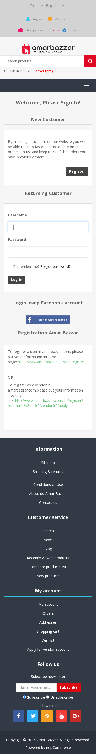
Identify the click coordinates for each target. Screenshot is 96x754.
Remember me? (26, 266)
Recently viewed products (48, 557)
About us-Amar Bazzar (48, 493)
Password (17, 239)
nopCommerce (58, 747)
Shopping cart (48, 631)
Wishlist (48, 640)
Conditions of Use (48, 484)
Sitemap (48, 462)
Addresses (48, 622)
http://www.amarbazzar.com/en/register (51, 361)
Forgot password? (55, 266)
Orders (48, 613)
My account (48, 604)
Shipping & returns (48, 471)
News (48, 539)
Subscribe (36, 697)
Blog (48, 548)
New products (48, 575)
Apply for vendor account (48, 649)
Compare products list (48, 566)
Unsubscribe (61, 697)
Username (17, 215)
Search (48, 530)
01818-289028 (19, 71)
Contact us (48, 502)
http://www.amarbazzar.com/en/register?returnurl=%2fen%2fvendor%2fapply (45, 403)
